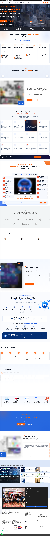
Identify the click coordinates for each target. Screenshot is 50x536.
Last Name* (38, 490)
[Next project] (47, 76)
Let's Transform (42, 202)
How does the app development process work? (36, 456)
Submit (36, 506)
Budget (27, 502)
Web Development (27, 515)
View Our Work (11, 21)
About (13, 2)
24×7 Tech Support (2, 0)
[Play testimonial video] (11, 246)
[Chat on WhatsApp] (2, 534)
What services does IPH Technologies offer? (36, 443)
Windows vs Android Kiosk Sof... (29, 473)
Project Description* (28, 496)
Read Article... (3, 468)
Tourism (26, 528)
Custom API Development (28, 516)
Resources (29, 2)
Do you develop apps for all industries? (36, 453)
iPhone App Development (28, 512)
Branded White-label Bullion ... (43, 478)
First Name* (27, 490)
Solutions (16, 2)
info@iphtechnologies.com (9, 0)
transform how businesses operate (25, 40)
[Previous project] (3, 76)
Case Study (25, 2)
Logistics (26, 526)
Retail (25, 527)
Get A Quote (45, 2)
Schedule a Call (37, 157)
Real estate (26, 525)
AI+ (9, 2)
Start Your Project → (3, 21)
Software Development (28, 514)
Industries (20, 2)
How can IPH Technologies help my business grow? (36, 450)
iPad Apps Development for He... (29, 478)
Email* (27, 493)
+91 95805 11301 (30, 424)
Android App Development (28, 513)
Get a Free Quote (20, 424)
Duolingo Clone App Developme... (44, 473)
